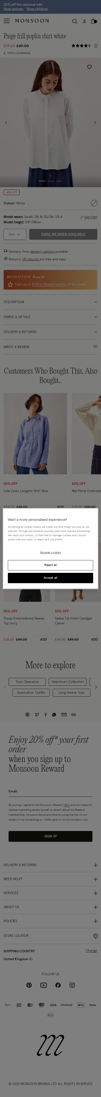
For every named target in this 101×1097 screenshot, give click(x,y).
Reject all (50, 565)
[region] (50, 548)
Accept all (50, 578)
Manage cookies (50, 552)
